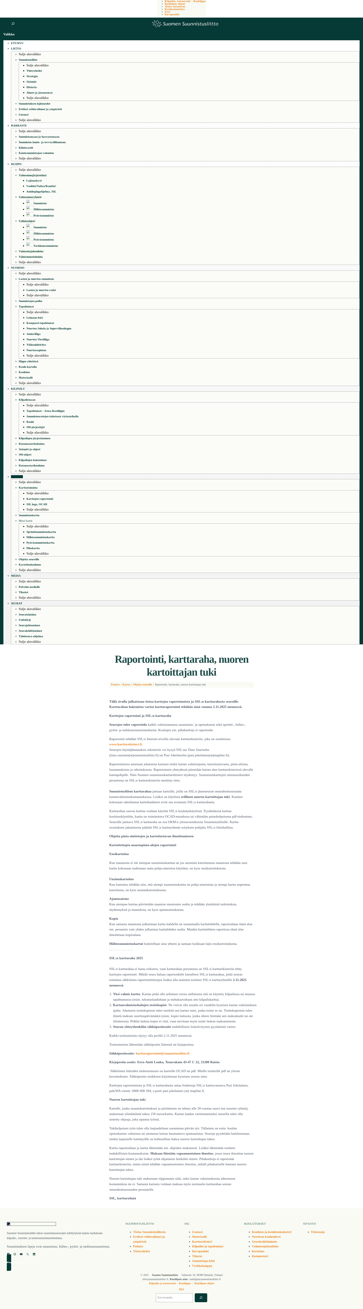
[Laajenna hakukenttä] (13, 23)
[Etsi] (201, 1297)
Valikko (9, 34)
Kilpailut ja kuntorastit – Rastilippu (170, 1283)
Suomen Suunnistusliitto (165, 1275)
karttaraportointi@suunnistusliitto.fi (162, 1053)
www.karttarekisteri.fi (125, 744)
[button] (63, 1262)
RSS (181, 1289)
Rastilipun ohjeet (204, 1283)
